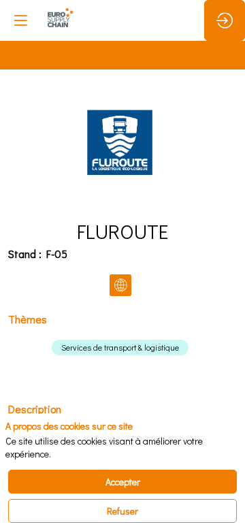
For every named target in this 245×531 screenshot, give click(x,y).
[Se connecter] (224, 20)
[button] (20, 20)
